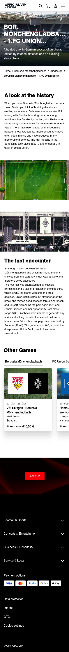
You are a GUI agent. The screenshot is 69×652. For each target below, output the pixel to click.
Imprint (8, 607)
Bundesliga (56, 70)
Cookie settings (14, 625)
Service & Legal (14, 560)
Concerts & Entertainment (20, 533)
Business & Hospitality (18, 547)
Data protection (14, 599)
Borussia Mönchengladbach (30, 70)
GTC (7, 616)
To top (34, 475)
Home (7, 70)
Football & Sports (15, 520)
